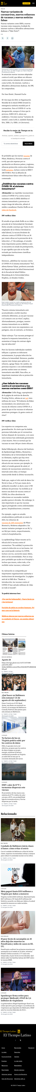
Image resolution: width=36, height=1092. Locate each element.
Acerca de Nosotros (20, 1074)
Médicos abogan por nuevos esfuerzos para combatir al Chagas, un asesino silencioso (18, 619)
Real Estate (5, 1070)
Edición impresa (19, 1070)
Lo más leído (18, 1061)
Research (31, 1048)
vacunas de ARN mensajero (12, 522)
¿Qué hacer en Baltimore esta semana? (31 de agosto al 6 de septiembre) (14, 698)
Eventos (4, 1061)
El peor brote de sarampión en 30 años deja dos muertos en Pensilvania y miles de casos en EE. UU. (17, 942)
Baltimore (5, 692)
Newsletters (18, 1065)
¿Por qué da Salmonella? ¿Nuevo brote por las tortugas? (18, 600)
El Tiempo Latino (7, 671)
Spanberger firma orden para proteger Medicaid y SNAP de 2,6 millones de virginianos (16, 998)
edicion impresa (7, 657)
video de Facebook (9, 210)
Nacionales (4, 936)
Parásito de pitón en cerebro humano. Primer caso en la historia (18, 609)
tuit (26, 398)
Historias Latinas (7, 1074)
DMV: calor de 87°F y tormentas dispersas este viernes (13, 787)
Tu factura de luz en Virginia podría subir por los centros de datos (13, 740)
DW (2, 34)
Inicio (3, 1048)
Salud (3, 8)
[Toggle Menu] (33, 3)
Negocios (5, 1065)
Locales (4, 735)
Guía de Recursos (7, 1079)
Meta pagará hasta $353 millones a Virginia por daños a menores (17, 892)
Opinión (16, 1056)
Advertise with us (19, 1079)
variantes (9, 170)
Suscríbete (26, 3)
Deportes (17, 1052)
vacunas (26, 155)
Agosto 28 (6, 659)
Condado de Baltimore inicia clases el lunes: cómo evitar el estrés (17, 847)
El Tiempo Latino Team (9, 714)
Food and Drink (6, 1056)
